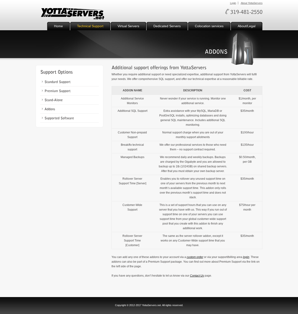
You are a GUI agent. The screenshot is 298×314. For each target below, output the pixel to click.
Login (233, 3)
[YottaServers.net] (72, 14)
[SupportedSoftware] (59, 118)
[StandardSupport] (57, 82)
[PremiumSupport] (57, 91)
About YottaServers (252, 3)
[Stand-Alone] (53, 100)
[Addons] (49, 109)
